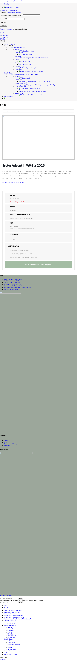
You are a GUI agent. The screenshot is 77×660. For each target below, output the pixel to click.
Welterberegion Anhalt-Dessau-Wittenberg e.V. (18, 287)
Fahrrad (10, 647)
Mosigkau (10, 634)
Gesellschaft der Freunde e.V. (12, 282)
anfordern (9, 595)
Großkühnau (11, 637)
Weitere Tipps (12, 649)
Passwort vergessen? (6, 29)
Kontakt (6, 440)
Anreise (10, 641)
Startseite (7, 111)
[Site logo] (9, 10)
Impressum (7, 445)
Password (3, 19)
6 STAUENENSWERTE (11, 289)
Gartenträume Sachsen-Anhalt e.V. (14, 286)
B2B (5, 442)
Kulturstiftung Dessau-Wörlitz (21, 254)
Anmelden (3, 25)
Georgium (11, 630)
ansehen (2, 595)
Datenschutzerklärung (10, 444)
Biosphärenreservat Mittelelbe (12, 284)
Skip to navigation (5, 1)
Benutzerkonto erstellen (14, 12)
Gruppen (10, 646)
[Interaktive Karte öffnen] (4, 98)
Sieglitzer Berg (12, 635)
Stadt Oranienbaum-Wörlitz (19, 251)
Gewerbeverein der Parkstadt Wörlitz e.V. (24, 257)
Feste (22, 111)
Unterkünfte (11, 642)
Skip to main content (17, 1)
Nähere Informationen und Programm (13, 182)
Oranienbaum (12, 629)
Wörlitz (10, 627)
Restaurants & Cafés (14, 644)
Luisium (10, 632)
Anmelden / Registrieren (11, 654)
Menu (2, 41)
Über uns (6, 439)
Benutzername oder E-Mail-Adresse (11, 15)
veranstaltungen (15, 111)
